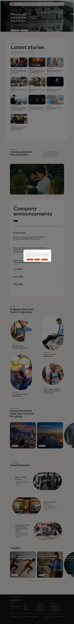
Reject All (37, 259)
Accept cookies (30, 259)
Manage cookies (44, 259)
